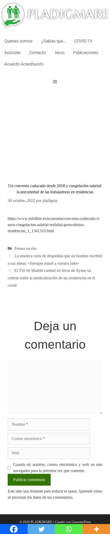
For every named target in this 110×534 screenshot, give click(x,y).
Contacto (37, 52)
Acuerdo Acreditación (23, 64)
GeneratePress (81, 522)
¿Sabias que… (53, 41)
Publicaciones (85, 52)
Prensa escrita (25, 248)
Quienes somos (18, 41)
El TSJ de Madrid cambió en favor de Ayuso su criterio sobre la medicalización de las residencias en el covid (51, 277)
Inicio (59, 52)
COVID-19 (83, 41)
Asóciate (12, 52)
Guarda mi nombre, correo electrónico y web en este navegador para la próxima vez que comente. (57, 467)
